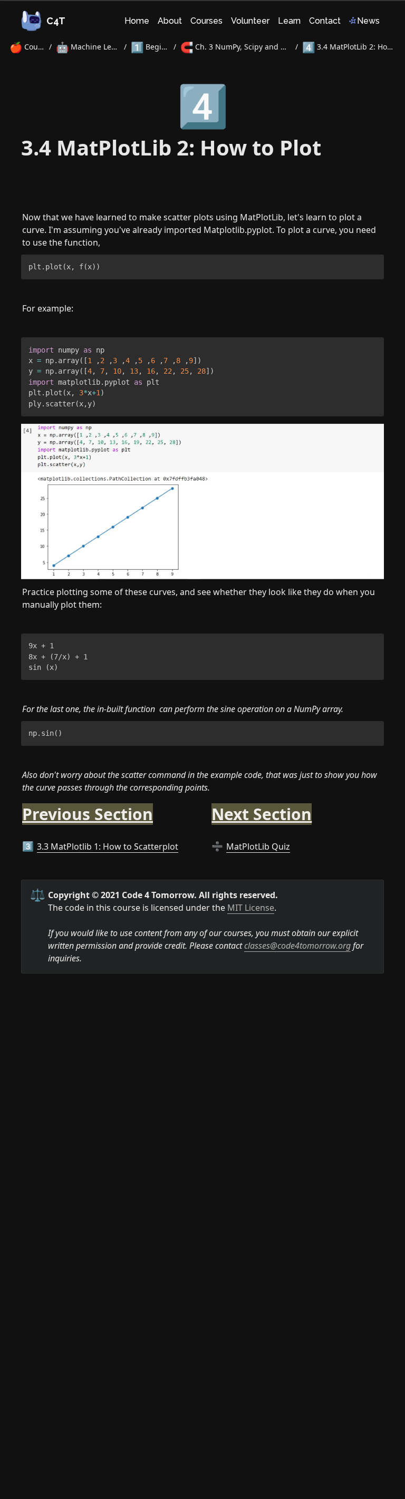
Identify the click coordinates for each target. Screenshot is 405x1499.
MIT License (250, 907)
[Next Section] (206, 808)
